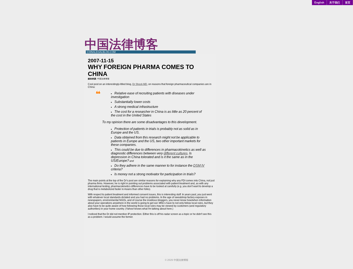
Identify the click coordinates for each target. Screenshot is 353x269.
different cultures (176, 153)
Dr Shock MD (139, 84)
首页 (347, 2)
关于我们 (334, 2)
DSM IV (198, 165)
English (319, 2)
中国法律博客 (121, 44)
